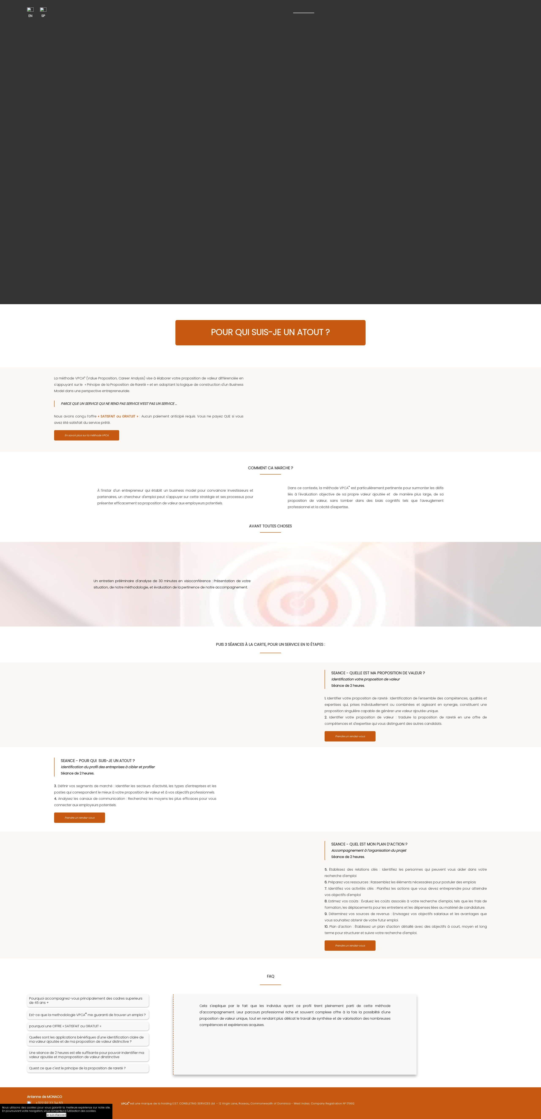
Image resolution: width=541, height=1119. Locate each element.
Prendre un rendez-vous (350, 736)
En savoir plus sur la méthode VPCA (87, 435)
